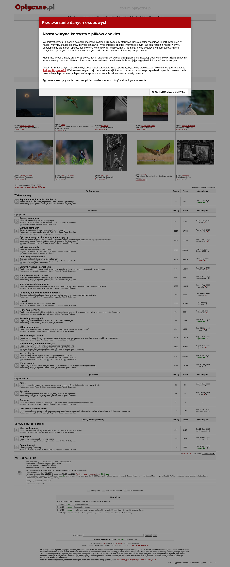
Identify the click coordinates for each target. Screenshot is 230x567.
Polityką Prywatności (54, 70)
